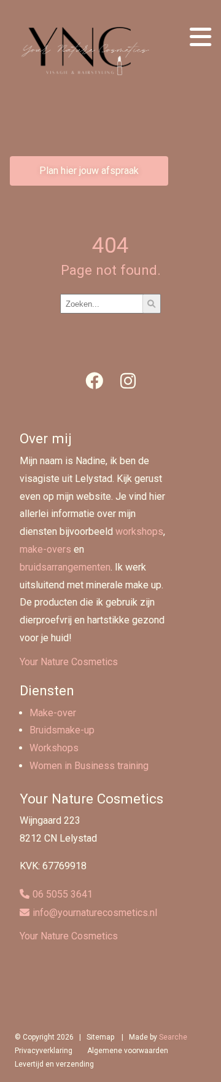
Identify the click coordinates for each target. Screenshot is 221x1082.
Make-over (52, 713)
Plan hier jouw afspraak (89, 170)
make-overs (45, 549)
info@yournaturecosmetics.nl (95, 912)
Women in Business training (89, 766)
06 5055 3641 (63, 894)
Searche (173, 1037)
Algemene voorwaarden (127, 1050)
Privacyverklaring (43, 1050)
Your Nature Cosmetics (69, 662)
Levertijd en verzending (54, 1064)
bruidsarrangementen (65, 567)
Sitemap (100, 1037)
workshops (139, 531)
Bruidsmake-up (62, 730)
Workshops (54, 748)
